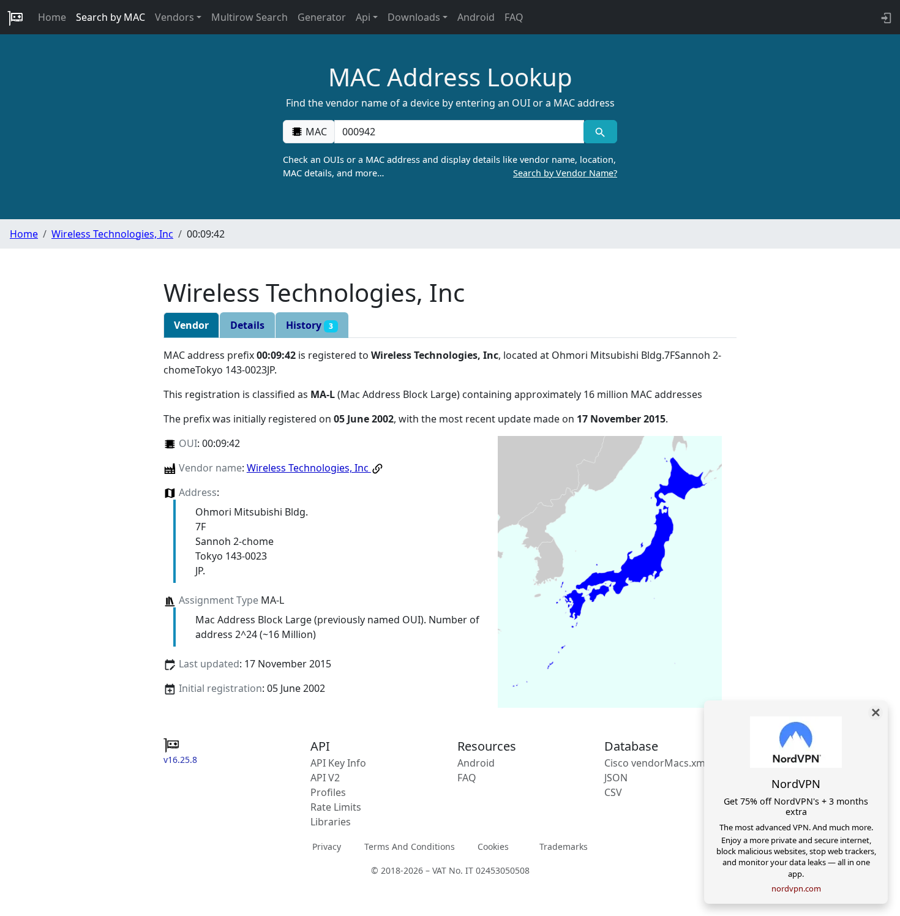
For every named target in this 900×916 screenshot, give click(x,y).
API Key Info (338, 763)
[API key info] (885, 17)
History (309, 325)
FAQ (513, 17)
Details (247, 325)
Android (476, 17)
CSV (613, 792)
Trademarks (563, 846)
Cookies (493, 846)
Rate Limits (335, 807)
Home (52, 17)
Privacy (326, 846)
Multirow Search (249, 17)
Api (363, 17)
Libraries (330, 821)
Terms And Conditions (409, 846)
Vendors (174, 17)
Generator (322, 17)
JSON (616, 777)
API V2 (325, 777)
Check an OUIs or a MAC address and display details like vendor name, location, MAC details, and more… (450, 166)
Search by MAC (110, 17)
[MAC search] (600, 131)
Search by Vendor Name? (565, 173)
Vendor (191, 325)
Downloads (414, 17)
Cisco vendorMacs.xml (656, 763)
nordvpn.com (796, 888)
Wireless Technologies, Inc (112, 234)
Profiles (328, 792)
